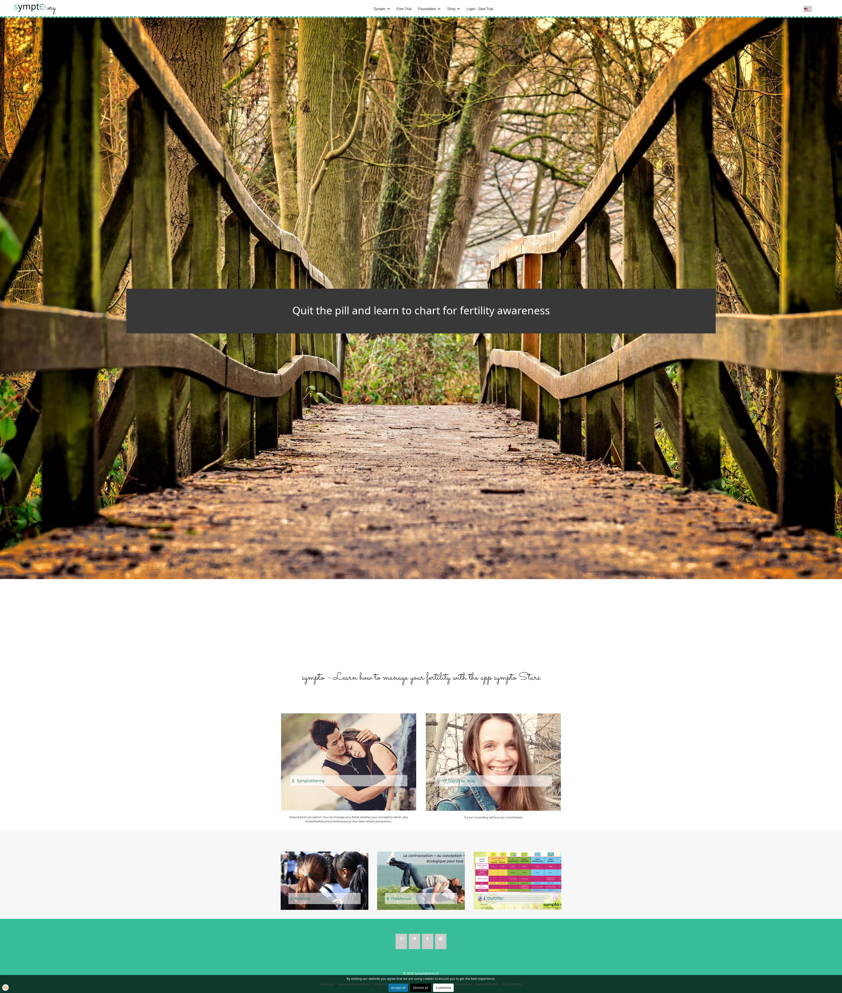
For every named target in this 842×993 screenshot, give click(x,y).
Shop (451, 9)
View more (348, 762)
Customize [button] (443, 988)
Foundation (427, 9)
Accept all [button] (398, 988)
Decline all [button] (420, 988)
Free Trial (404, 9)
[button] (5, 987)
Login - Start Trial (480, 9)
